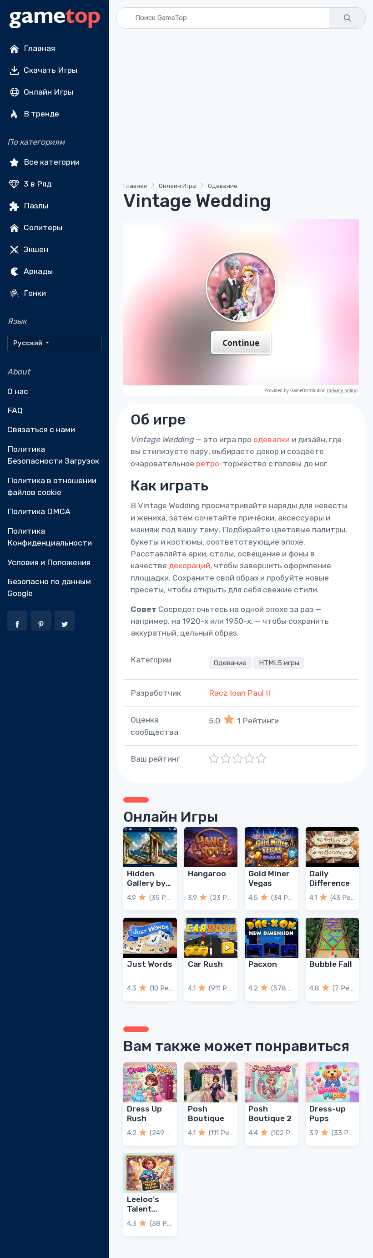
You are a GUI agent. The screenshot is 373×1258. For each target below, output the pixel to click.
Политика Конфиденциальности (49, 536)
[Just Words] (150, 938)
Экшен (35, 249)
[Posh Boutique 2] (271, 1082)
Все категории (51, 162)
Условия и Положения (49, 562)
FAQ (15, 410)
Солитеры (42, 227)
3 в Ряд (36, 183)
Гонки (34, 293)
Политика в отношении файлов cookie (51, 486)
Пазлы (35, 205)
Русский (28, 343)
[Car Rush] (211, 938)
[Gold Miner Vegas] (271, 847)
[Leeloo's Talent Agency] (150, 1173)
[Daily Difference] (332, 847)
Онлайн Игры (47, 91)
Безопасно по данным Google (49, 587)
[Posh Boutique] (211, 1082)
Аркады (37, 271)
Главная (38, 48)
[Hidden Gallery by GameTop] (150, 847)
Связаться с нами (41, 429)
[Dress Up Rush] (150, 1082)
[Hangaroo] (211, 847)
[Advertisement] (241, 107)
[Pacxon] (271, 938)
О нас (17, 391)
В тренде (40, 113)
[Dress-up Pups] (332, 1082)
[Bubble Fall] (332, 938)
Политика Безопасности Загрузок (53, 455)
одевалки (271, 439)
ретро (207, 463)
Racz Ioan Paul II (239, 692)
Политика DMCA (39, 511)
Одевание (222, 185)
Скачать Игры (49, 70)
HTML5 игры (279, 663)
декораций (189, 565)
